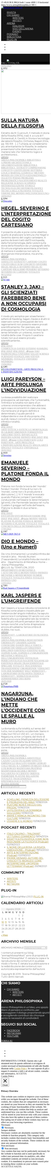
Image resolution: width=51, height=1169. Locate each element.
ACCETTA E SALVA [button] (11, 1166)
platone (6, 521)
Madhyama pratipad (29, 768)
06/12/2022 (6, 274)
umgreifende (28, 668)
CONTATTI (12, 44)
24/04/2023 (6, 196)
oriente (35, 773)
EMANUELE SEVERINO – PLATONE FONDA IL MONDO (25, 471)
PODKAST (12, 34)
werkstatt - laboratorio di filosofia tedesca (23, 672)
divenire (41, 264)
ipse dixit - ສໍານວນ (23, 351)
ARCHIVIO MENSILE (12, 947)
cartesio (31, 261)
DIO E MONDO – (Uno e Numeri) (19, 544)
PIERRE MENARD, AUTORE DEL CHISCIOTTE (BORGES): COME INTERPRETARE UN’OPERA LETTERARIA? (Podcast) (25, 862)
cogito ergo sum (11, 264)
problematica (10, 180)
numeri (37, 575)
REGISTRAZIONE (16, 47)
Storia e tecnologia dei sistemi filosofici (22, 186)
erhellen (22, 648)
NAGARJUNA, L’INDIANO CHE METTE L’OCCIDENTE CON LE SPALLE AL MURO (23, 707)
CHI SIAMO (13, 15)
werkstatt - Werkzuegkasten (20, 676)
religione (7, 183)
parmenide (7, 776)
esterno (31, 348)
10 (3, 922)
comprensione (37, 167)
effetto (37, 760)
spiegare (6, 666)
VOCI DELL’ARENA (22, 28)
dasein (20, 645)
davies (21, 348)
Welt (28, 671)
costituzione (21, 170)
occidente (22, 773)
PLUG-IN (12, 39)
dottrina (36, 170)
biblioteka (30, 165)
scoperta (30, 183)
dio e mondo (21, 572)
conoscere (8, 645)
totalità (37, 191)
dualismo (25, 760)
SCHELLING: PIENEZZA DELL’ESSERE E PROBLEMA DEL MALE (28, 801)
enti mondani (23, 516)
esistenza (20, 650)
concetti (7, 170)
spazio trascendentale (29, 663)
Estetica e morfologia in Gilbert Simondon (24, 430)
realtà (42, 180)
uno (13, 580)
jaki (36, 351)
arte (4, 429)
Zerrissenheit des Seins (16, 678)
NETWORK (13, 884)
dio (11, 572)
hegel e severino (20, 267)
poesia (17, 178)
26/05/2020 (6, 681)
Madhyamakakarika (14, 771)
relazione (32, 776)
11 (6, 922)
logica (5, 173)
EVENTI (16, 31)
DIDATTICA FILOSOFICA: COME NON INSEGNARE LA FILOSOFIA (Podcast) (28, 840)
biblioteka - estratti (14, 167)
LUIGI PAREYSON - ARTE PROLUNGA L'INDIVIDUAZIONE (22, 442)
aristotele (34, 758)
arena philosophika (13, 640)
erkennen (34, 648)
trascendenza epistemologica (16, 779)
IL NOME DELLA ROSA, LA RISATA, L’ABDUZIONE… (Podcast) (26, 848)
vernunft (43, 668)
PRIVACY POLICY (16, 1053)
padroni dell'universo (15, 354)
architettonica (21, 162)
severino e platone (13, 524)
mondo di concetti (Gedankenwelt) (23, 175)
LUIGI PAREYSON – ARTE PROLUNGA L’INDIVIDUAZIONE (23, 384)
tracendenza (33, 666)
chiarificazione (26, 642)
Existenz (32, 650)
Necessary (9, 1127)
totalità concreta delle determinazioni (25, 525)
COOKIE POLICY (16, 1056)
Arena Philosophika (13, 160)
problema (27, 178)
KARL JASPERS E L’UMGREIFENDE (21, 598)
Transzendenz (10, 668)
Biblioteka (34, 160)
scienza (19, 183)
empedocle (8, 763)
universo (32, 359)
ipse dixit (7, 351)
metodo (39, 173)
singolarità (40, 445)
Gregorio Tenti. (11, 435)
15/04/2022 (6, 364)
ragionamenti (28, 180)
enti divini (7, 516)
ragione (28, 660)
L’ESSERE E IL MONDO (20, 821)
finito (33, 572)
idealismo (19, 269)
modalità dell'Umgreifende (14, 656)
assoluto (7, 261)
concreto (29, 264)
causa (15, 760)
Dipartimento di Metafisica (18, 570)
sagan (35, 354)
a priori (6, 162)
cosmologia (8, 348)
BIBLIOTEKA (14, 37)
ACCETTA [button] (21, 1073)
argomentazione (12, 165)
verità (34, 781)
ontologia (31, 658)
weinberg (7, 361)
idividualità (29, 435)
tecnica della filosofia (16, 191)
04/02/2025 (6, 65)
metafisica (8, 575)
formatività (35, 432)
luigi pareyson (26, 440)
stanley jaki (22, 356)
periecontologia (12, 660)
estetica (13, 429)
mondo (33, 518)
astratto (20, 261)
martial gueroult (22, 173)
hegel (5, 267)
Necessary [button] (5, 1125)
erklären (7, 650)
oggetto (6, 178)
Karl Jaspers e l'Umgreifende (29, 653)
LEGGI (4, 157)
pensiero (31, 269)
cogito (42, 261)
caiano (5, 760)
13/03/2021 (6, 583)
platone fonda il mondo (27, 521)
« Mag (4, 935)
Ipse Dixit (7, 346)
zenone (14, 784)
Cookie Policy (20, 1068)
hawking (42, 348)
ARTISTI (17, 20)
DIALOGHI (18, 26)
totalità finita (22, 578)
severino (43, 269)
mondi (19, 575)
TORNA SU (7, 1041)
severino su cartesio (14, 272)
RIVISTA (11, 12)
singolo (6, 447)
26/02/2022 (6, 450)
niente (43, 518)
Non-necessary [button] (7, 1145)
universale (31, 447)
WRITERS (18, 18)
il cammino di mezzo (29, 766)
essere (36, 516)
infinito (26, 437)
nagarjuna (8, 773)
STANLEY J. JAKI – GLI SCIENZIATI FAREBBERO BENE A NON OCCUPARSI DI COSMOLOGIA (23, 298)
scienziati (7, 356)
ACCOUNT (12, 49)
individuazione (10, 437)
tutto (25, 781)
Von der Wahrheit (12, 671)
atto (6, 572)
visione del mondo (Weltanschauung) (25, 193)
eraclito (21, 763)
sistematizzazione (12, 185)
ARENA (11, 23)
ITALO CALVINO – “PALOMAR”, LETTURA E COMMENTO (24, 835)
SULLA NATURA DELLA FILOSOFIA (22, 123)
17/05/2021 (6, 529)
